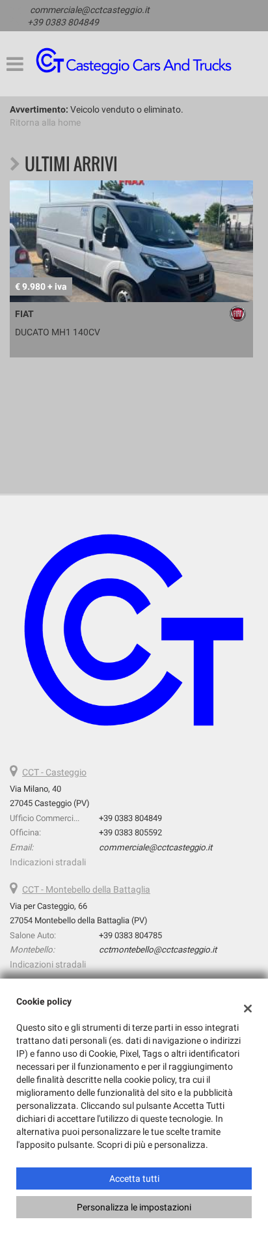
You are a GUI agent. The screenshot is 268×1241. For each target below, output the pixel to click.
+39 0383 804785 (130, 935)
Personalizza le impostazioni (134, 1207)
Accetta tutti (134, 1178)
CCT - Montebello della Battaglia (86, 889)
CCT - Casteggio (54, 772)
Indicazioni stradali (48, 862)
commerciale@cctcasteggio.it (90, 10)
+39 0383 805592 (130, 832)
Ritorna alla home (45, 122)
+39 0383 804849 (63, 22)
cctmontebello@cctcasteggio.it (158, 950)
